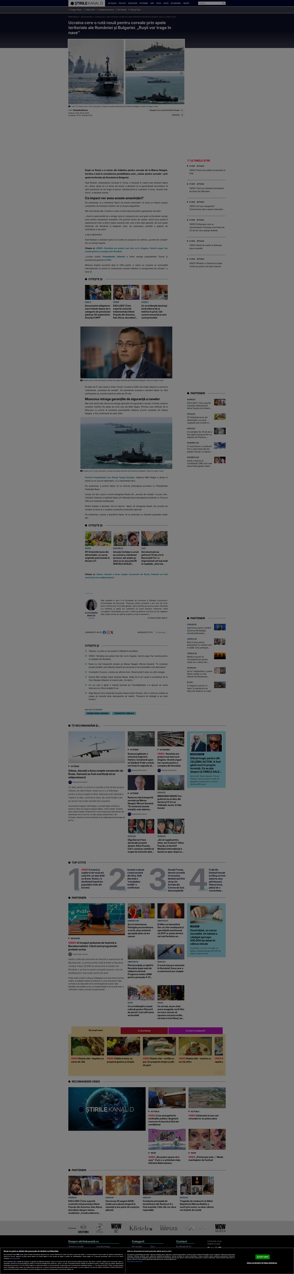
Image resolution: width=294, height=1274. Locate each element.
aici (93, 1265)
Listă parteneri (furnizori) (134, 1261)
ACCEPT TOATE (262, 1257)
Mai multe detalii (15, 1258)
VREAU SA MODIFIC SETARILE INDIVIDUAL (262, 1263)
